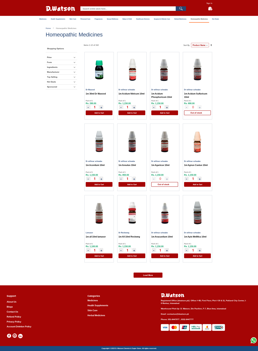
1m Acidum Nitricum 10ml (131, 94)
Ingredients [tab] (52, 67)
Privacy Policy (14, 322)
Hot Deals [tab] (51, 82)
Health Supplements (97, 305)
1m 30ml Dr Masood (96, 94)
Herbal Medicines (96, 315)
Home (48, 28)
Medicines (92, 300)
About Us (11, 302)
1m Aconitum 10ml (95, 165)
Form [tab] (49, 62)
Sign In (209, 3)
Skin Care (92, 310)
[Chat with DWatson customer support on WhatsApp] (254, 343)
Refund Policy (14, 317)
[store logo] (60, 9)
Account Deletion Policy (19, 326)
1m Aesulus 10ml (127, 165)
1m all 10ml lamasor (96, 237)
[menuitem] (43, 19)
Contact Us (12, 312)
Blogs (10, 307)
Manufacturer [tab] (53, 72)
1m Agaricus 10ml (160, 165)
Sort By (186, 45)
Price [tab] (49, 57)
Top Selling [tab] (52, 77)
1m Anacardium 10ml (162, 237)
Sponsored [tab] (52, 87)
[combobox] (128, 8)
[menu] (129, 19)
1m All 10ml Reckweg (129, 237)
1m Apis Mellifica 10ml (195, 237)
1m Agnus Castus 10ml (196, 165)
